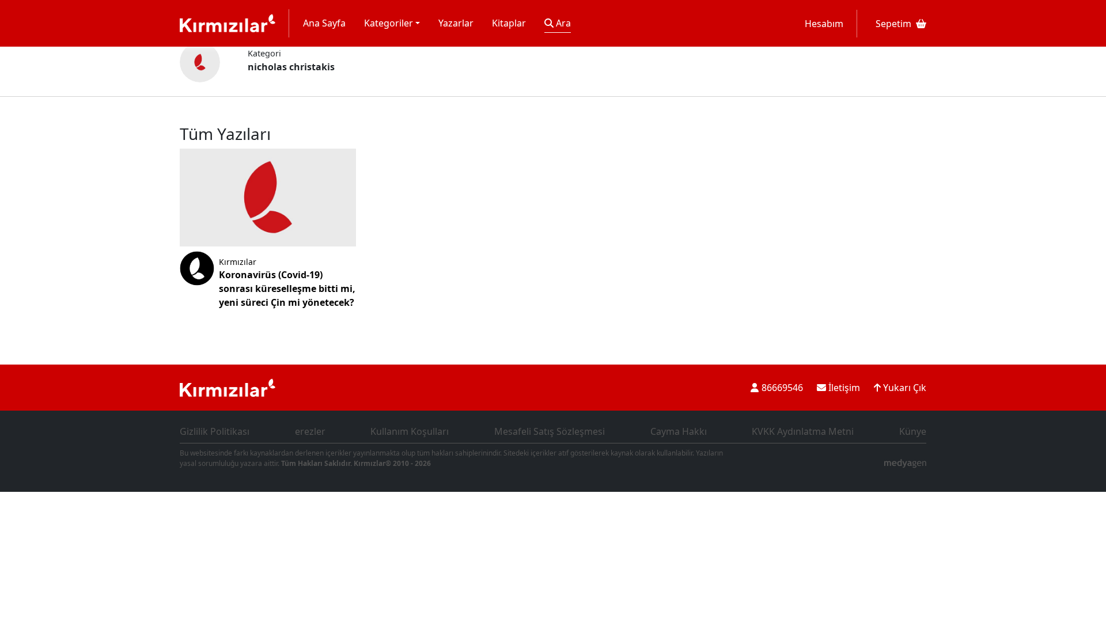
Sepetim (893, 23)
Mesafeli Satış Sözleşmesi (549, 431)
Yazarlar (456, 23)
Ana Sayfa (324, 23)
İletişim (843, 387)
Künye (912, 431)
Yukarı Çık (903, 387)
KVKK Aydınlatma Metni (803, 431)
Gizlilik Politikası (214, 431)
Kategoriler (388, 23)
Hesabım (824, 23)
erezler (310, 431)
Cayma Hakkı (678, 431)
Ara (562, 23)
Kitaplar (509, 23)
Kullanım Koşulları (409, 431)
